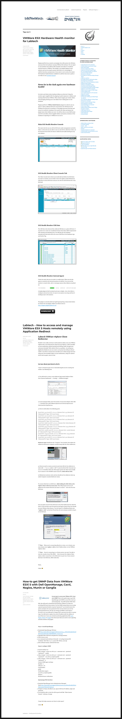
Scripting (31, 47)
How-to (24, 338)
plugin (28, 52)
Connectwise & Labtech (63, 9)
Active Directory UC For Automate (88, 64)
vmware (28, 53)
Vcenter (24, 53)
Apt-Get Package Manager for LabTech (89, 71)
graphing (25, 598)
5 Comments (25, 55)
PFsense (82, 128)
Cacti (72, 616)
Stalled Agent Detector (85, 110)
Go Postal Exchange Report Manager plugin (90, 87)
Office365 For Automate (86, 100)
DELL (24, 49)
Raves (28, 47)
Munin (44, 617)
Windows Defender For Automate (88, 129)
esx (26, 49)
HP (33, 49)
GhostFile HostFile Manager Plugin (88, 86)
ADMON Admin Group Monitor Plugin (88, 66)
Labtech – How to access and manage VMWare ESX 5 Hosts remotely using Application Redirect (48, 328)
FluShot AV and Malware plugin (87, 84)
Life (82, 49)
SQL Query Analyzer (85, 108)
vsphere (31, 53)
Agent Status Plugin (85, 67)
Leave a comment (26, 604)
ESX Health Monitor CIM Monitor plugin (89, 79)
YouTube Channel (51, 75)
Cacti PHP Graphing (85, 124)
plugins (31, 52)
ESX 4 (28, 49)
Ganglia (49, 617)
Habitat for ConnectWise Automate (88, 88)
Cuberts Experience (76, 9)
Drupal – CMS (84, 125)
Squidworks (25, 713)
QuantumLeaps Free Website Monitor (88, 148)
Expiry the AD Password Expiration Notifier (90, 82)
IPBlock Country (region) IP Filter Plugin (89, 90)
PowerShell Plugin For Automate (87, 104)
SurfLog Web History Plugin (86, 111)
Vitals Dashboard (84, 112)
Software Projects (93, 9)
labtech (26, 50)
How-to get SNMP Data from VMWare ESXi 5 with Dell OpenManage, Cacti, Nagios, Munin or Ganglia (47, 584)
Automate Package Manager (86, 72)
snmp (31, 600)
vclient (30, 342)
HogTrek (88, 143)
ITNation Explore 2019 (85, 47)
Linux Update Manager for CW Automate (89, 92)
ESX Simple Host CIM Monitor (87, 80)
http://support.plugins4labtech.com (47, 305)
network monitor (26, 600)
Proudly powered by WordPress (35, 713)
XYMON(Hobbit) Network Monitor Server (89, 131)
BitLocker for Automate (86, 74)
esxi (23, 341)
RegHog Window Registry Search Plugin (89, 107)
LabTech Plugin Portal (85, 91)
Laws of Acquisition (85, 144)
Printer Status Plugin (85, 106)
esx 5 (31, 49)
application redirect (27, 339)
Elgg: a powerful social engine (87, 127)
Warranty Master (84, 114)
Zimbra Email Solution (85, 132)
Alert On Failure (91, 141)
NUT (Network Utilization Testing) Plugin (89, 99)
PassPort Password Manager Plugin (88, 102)
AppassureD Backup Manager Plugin (88, 70)
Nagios (40, 617)
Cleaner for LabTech (85, 78)
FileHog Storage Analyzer (86, 83)
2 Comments (25, 345)
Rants (82, 51)
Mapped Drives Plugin (85, 95)
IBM (24, 50)
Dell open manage (29, 596)
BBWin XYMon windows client (87, 123)
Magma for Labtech (85, 94)
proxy (28, 342)
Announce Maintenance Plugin (87, 68)
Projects (85, 9)
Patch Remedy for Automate (86, 103)
